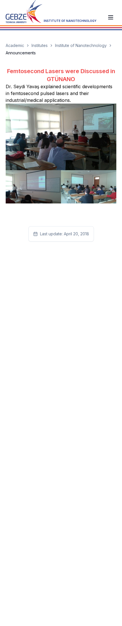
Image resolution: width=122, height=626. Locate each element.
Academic (15, 45)
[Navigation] (110, 17)
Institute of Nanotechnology (81, 45)
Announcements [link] (21, 52)
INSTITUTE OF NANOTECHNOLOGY (70, 20)
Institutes (39, 45)
